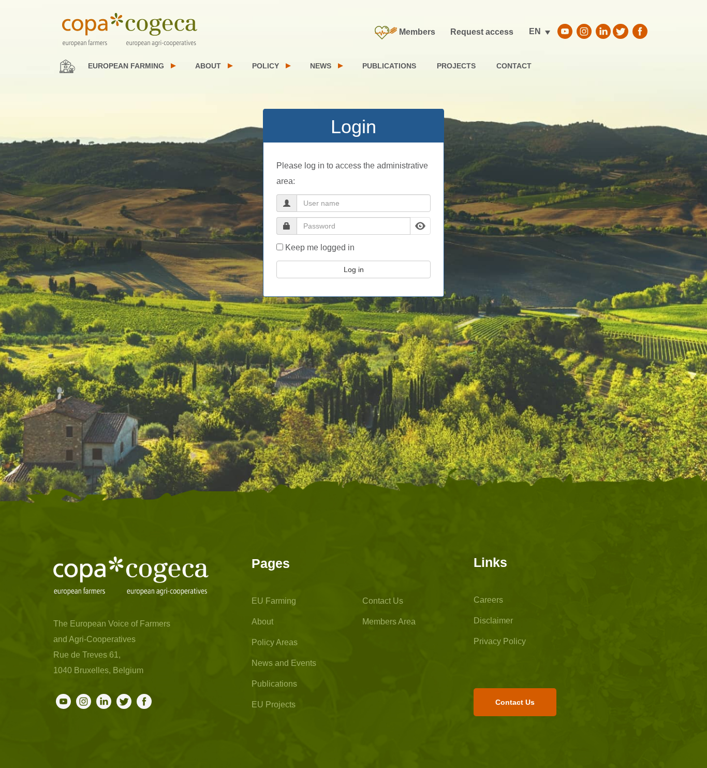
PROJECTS (456, 66)
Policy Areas (275, 642)
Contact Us (382, 600)
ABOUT (208, 66)
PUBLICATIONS (389, 66)
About (262, 621)
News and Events (284, 663)
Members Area (389, 621)
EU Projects (274, 704)
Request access (481, 31)
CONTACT (514, 66)
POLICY (265, 66)
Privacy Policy (500, 641)
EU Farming (274, 600)
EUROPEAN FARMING (126, 66)
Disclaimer (493, 620)
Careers (488, 599)
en (535, 31)
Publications (274, 683)
